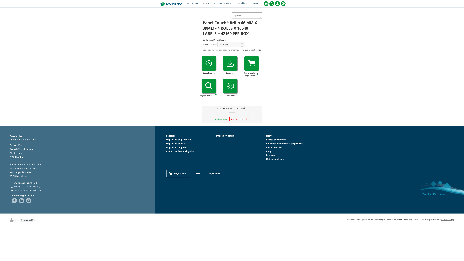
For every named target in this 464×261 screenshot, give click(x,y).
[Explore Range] (209, 86)
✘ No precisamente (239, 119)
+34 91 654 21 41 (21, 183)
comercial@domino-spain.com (27, 190)
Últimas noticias (275, 159)
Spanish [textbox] (246, 15)
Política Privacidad (394, 219)
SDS (198, 173)
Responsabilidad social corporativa (284, 143)
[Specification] (209, 63)
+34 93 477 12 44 (21, 186)
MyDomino (215, 173)
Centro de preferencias (430, 219)
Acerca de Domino (276, 139)
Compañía (240, 3)
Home (269, 135)
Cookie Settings (447, 219)
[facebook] (14, 200)
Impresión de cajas (176, 143)
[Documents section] (230, 63)
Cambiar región (27, 220)
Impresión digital (225, 135)
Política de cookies (411, 219)
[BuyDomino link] (251, 63)
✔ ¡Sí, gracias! (221, 119)
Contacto (256, 3)
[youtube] (28, 200)
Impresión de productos (179, 139)
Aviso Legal (380, 219)
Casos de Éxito (274, 147)
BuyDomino (180, 173)
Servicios (224, 3)
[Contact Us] (230, 86)
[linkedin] (21, 200)
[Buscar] (271, 3)
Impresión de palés (176, 147)
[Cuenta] (277, 3)
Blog (268, 151)
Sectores (191, 3)
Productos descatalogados (180, 151)
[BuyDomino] (266, 3)
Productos (207, 3)
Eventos (270, 155)
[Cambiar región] (283, 3)
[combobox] (247, 15)
